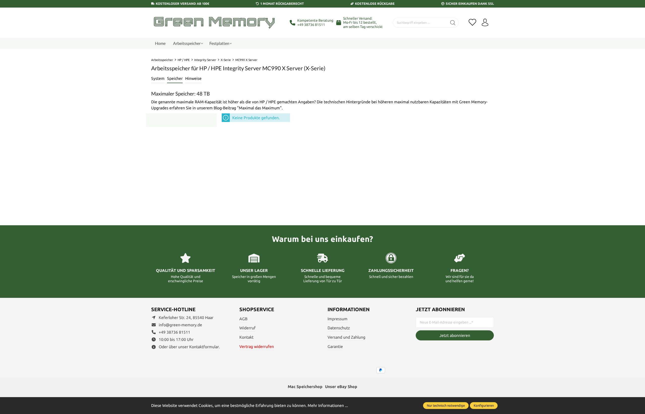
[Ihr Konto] (485, 23)
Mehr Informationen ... (328, 405)
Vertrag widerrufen (256, 346)
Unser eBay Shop (341, 386)
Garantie (335, 346)
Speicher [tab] (175, 78)
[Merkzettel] (472, 23)
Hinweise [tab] (193, 78)
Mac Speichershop (305, 386)
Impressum (337, 318)
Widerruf (247, 328)
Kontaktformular (204, 346)
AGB (243, 318)
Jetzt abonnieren (454, 335)
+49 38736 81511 (311, 25)
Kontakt (246, 337)
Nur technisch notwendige (446, 405)
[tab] (158, 78)
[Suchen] (453, 23)
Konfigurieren (484, 405)
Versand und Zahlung (346, 337)
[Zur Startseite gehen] (214, 22)
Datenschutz (339, 328)
